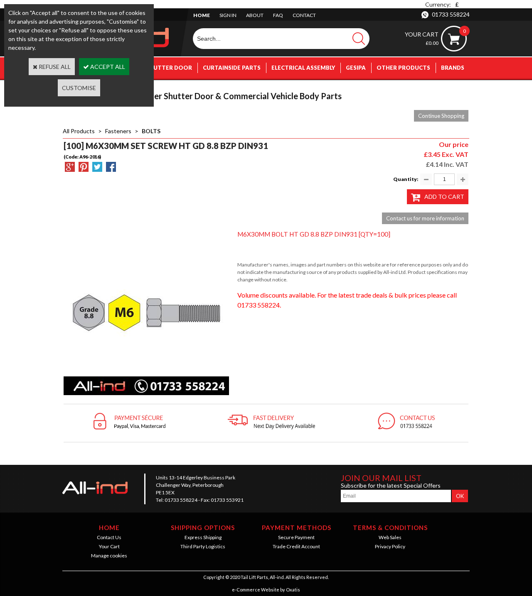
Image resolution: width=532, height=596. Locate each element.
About (255, 15)
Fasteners (118, 130)
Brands (452, 67)
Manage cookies (109, 555)
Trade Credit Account (296, 546)
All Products (79, 130)
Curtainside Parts (232, 67)
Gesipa (356, 67)
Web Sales (390, 537)
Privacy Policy (390, 546)
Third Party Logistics (202, 546)
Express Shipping (203, 537)
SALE (457, 88)
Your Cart (109, 546)
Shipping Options (203, 527)
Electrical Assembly (303, 67)
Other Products (403, 67)
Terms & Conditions (390, 527)
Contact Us (109, 537)
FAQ (278, 15)
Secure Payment (296, 537)
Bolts (151, 130)
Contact (304, 15)
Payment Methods (296, 527)
